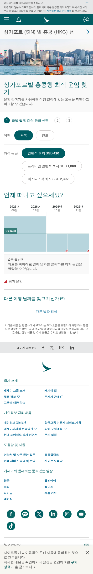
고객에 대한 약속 (14, 402)
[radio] (23, 135)
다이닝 (8, 493)
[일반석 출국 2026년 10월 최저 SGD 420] (57, 243)
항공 (7, 480)
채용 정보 (11, 396)
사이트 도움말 (53, 461)
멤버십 (8, 499)
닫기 (87, 3)
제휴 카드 (51, 493)
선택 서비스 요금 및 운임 (19, 461)
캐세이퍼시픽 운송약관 (20, 428)
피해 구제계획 (55, 428)
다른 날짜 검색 (46, 311)
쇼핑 (7, 486)
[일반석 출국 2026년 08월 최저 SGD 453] (14, 234)
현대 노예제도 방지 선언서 (20, 434)
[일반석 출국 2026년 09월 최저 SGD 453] (35, 234)
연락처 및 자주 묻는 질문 (19, 454)
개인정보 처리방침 (15, 422)
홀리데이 (50, 480)
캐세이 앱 (51, 390)
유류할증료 (52, 454)
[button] (6, 19)
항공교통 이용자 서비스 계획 (63, 422)
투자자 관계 (53, 396)
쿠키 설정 (51, 434)
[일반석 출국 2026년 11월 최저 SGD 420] (78, 243)
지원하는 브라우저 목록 (59, 10)
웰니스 (49, 486)
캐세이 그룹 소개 (14, 390)
